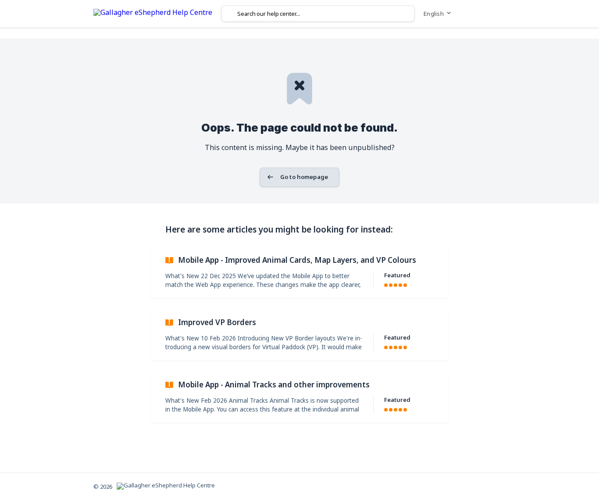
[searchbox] (317, 13)
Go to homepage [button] (304, 177)
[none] (152, 14)
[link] (299, 272)
